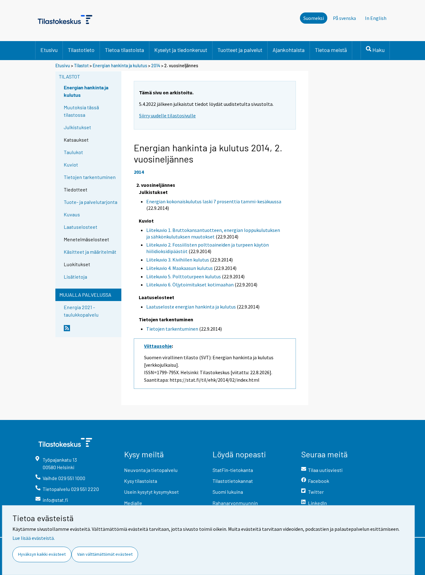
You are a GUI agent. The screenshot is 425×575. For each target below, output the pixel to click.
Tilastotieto (81, 49)
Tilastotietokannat (233, 481)
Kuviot (71, 164)
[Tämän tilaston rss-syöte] (91, 330)
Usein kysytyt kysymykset (151, 492)
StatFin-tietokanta (233, 470)
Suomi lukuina (228, 492)
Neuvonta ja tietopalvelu (151, 470)
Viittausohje (158, 346)
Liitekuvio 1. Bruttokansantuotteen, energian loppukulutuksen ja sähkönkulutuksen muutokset (213, 233)
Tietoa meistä (331, 49)
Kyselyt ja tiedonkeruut (180, 49)
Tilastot (81, 65)
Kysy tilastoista (140, 481)
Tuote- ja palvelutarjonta (90, 202)
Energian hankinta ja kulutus (120, 65)
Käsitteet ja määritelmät (90, 252)
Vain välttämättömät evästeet (105, 554)
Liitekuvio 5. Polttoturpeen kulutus (183, 276)
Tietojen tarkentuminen (90, 177)
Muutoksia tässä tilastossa (81, 111)
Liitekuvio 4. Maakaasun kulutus (179, 268)
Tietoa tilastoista (124, 49)
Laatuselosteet (80, 227)
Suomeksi (313, 18)
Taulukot (73, 152)
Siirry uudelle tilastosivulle (167, 115)
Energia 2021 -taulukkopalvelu (81, 311)
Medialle (133, 503)
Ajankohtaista (289, 49)
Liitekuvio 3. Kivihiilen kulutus (177, 260)
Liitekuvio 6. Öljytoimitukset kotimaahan (190, 284)
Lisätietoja (75, 277)
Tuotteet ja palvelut (239, 49)
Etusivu (49, 49)
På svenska (344, 18)
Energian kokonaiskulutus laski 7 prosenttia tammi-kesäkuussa (213, 201)
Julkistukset (77, 127)
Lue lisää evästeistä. (33, 538)
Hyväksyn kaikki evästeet (42, 554)
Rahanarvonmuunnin (235, 503)
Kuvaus (72, 214)
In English (375, 18)
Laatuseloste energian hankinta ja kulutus (191, 307)
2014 (155, 65)
